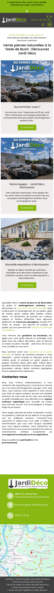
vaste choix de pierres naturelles (32, 308)
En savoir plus (27, 127)
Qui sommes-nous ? (27, 106)
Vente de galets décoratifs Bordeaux (32, 579)
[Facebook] (47, 16)
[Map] (27, 550)
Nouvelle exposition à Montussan (27, 264)
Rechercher (43, 24)
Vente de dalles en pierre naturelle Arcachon (28, 584)
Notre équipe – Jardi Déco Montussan (27, 186)
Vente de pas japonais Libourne (28, 582)
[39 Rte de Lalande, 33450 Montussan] (11, 505)
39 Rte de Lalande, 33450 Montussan (31, 505)
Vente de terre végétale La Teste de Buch (28, 590)
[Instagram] (51, 16)
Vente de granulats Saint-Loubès (28, 587)
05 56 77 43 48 (50, 19)
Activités (10, 579)
